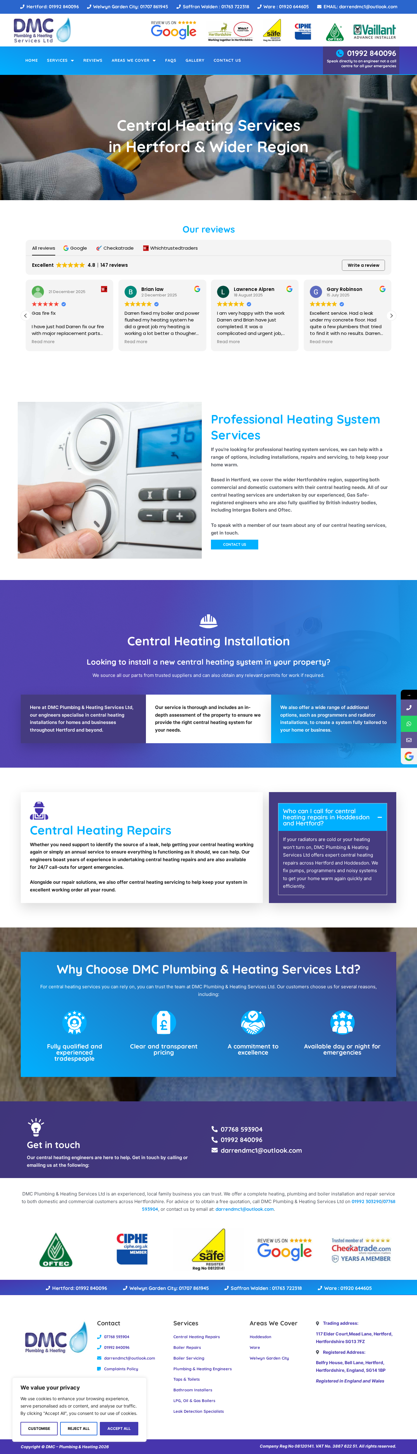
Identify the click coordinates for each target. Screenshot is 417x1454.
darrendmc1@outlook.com (245, 1209)
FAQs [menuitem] (170, 60)
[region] (79, 1410)
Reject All (79, 1428)
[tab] (332, 817)
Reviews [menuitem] (93, 60)
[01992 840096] (409, 707)
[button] (75, 248)
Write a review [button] (363, 265)
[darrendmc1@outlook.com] (409, 740)
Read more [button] (43, 342)
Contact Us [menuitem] (227, 60)
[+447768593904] (409, 724)
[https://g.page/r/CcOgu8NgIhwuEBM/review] (409, 756)
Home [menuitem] (31, 60)
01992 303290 (367, 1201)
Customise (39, 1428)
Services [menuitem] (57, 60)
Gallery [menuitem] (195, 60)
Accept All (119, 1428)
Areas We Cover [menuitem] (131, 60)
